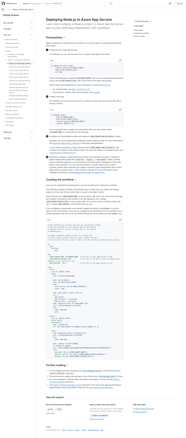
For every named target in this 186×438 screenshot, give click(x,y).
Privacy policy (50, 413)
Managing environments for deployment (88, 172)
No (60, 409)
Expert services (93, 430)
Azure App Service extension (101, 387)
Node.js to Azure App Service (22, 9)
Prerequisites (54, 37)
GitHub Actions (11, 15)
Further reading (55, 365)
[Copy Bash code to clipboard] (120, 60)
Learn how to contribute (97, 419)
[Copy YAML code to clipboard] (120, 219)
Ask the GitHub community (144, 409)
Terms (64, 430)
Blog (101, 430)
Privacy (70, 430)
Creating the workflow (60, 179)
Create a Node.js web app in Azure (67, 385)
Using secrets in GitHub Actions (62, 153)
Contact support (141, 412)
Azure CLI (106, 85)
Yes (51, 409)
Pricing (83, 430)
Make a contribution (101, 415)
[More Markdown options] (151, 21)
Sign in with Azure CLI (81, 89)
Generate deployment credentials (66, 143)
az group (96, 92)
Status (77, 430)
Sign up (179, 3)
